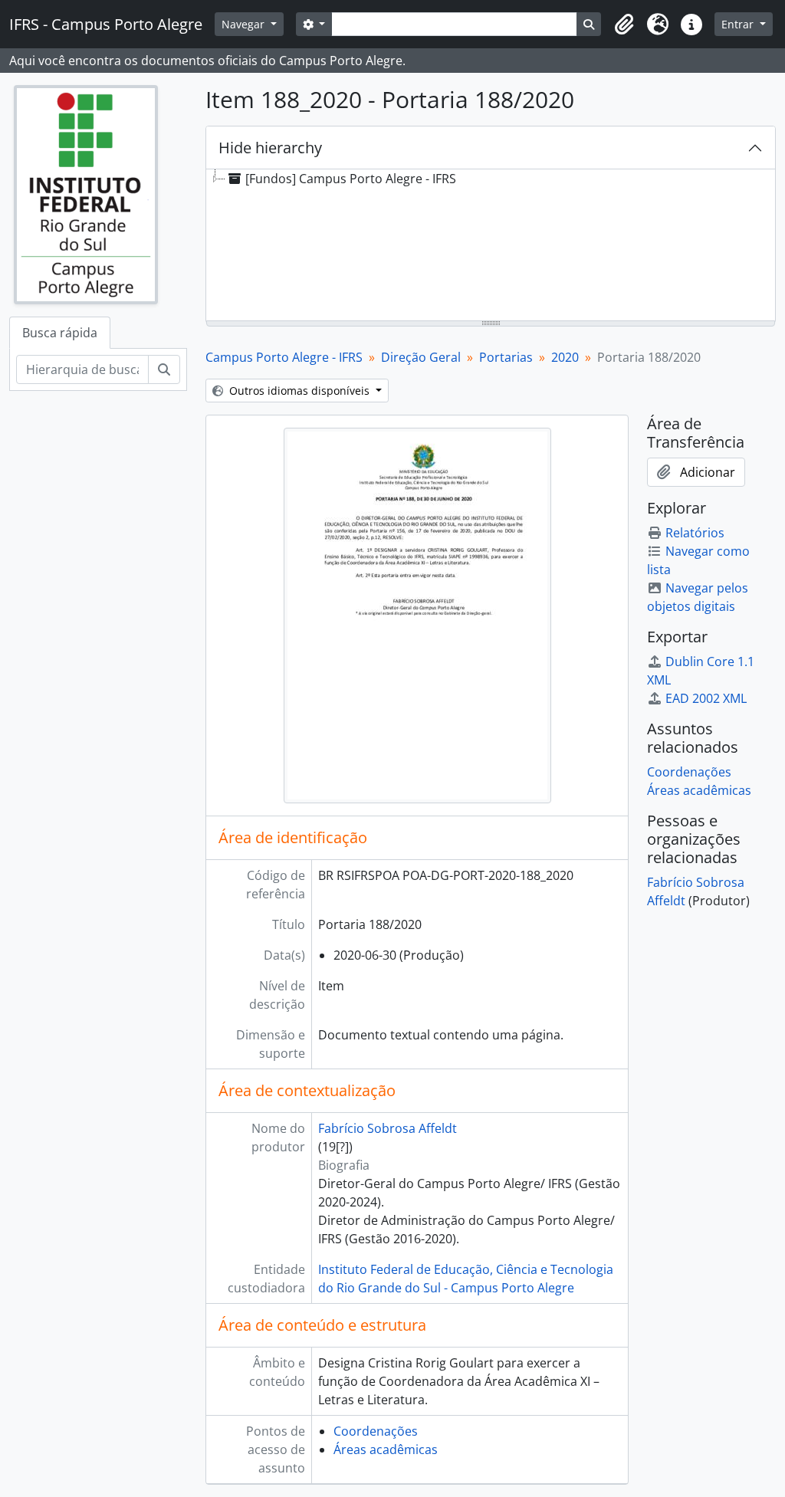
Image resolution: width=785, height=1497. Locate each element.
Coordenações (375, 1431)
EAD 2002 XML (706, 698)
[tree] (490, 246)
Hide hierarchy (270, 147)
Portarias (506, 357)
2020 (565, 357)
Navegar (245, 24)
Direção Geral (421, 357)
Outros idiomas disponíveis (299, 390)
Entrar (739, 24)
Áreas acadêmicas (385, 1449)
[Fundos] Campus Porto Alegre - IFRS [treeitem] (350, 178)
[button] (624, 24)
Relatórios (694, 532)
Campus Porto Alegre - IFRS (284, 357)
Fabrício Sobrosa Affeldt (387, 1128)
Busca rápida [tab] (59, 332)
